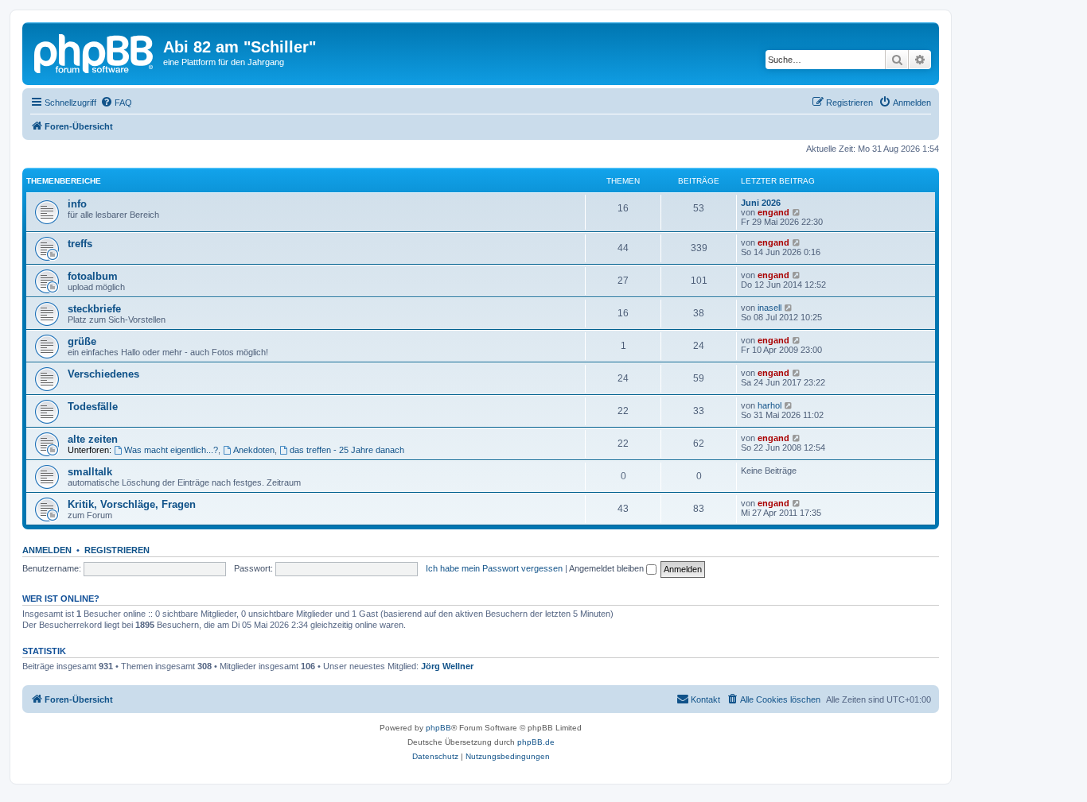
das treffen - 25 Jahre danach (347, 450)
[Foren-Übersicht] (94, 51)
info (77, 204)
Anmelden (47, 550)
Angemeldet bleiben (607, 568)
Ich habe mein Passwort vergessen (494, 568)
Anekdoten (254, 450)
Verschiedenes (103, 374)
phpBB (438, 727)
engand (773, 212)
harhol (769, 405)
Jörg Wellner (447, 666)
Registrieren (117, 550)
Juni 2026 (761, 202)
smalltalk (90, 472)
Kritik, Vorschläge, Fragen (132, 504)
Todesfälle (93, 407)
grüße (82, 341)
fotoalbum (93, 276)
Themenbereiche (63, 180)
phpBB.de (536, 742)
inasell (769, 307)
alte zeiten (93, 439)
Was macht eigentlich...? (171, 450)
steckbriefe (94, 309)
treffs (80, 244)
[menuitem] (116, 102)
